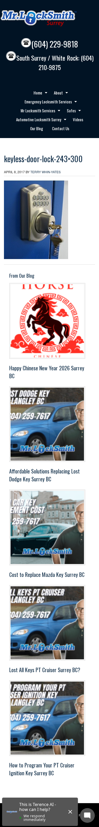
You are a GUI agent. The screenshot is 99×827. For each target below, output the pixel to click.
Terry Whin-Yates (45, 172)
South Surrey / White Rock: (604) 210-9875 (54, 62)
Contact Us (60, 128)
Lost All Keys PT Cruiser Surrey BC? (44, 670)
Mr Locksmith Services (36, 111)
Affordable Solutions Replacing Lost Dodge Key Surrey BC (44, 475)
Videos (78, 119)
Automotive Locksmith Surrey (36, 120)
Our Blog (36, 128)
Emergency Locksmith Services (46, 102)
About (56, 93)
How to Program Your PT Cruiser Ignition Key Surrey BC (41, 769)
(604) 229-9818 (54, 44)
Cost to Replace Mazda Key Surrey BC (46, 574)
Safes (69, 111)
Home (36, 93)
